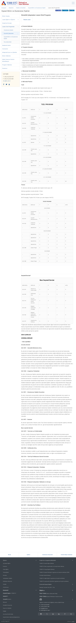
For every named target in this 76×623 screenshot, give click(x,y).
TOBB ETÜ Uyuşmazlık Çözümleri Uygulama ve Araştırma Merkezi (54, 581)
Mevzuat (5, 602)
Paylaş (59, 10)
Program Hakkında (7, 65)
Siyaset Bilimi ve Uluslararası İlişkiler (11, 37)
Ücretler (4, 584)
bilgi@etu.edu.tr (44, 608)
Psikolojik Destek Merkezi (45, 575)
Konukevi (5, 575)
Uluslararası (6, 587)
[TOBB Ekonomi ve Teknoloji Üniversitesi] (15, 3)
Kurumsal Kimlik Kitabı (8, 614)
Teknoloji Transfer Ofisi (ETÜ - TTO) (47, 587)
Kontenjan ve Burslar (7, 581)
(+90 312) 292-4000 (45, 604)
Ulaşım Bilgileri (42, 596)
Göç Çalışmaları (8, 42)
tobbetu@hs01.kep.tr (45, 610)
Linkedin (65, 10)
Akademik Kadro (6, 45)
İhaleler (4, 611)
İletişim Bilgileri (42, 593)
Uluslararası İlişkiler (8, 30)
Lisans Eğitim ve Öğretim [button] (8, 19)
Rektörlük (5, 596)
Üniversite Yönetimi (7, 599)
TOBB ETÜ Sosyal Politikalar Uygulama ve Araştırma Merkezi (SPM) (54, 572)
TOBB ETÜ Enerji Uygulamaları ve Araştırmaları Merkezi (51, 566)
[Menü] (73, 3)
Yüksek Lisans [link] (27, 19)
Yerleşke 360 (6, 590)
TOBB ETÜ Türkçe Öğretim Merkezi (46, 569)
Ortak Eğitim (5, 569)
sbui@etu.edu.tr (7, 80)
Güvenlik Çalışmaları (9, 33)
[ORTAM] (71, 614)
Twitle (72, 10)
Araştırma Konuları (7, 23)
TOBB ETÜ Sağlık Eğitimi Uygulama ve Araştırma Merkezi (52, 578)
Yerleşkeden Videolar (7, 578)
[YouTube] (53, 614)
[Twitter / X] (47, 614)
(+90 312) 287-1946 (45, 606)
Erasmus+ (4, 68)
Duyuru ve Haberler (7, 608)
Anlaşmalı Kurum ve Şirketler (9, 52)
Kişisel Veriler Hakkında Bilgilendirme (11, 617)
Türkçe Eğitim (6, 572)
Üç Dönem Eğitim (6, 563)
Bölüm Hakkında (6, 56)
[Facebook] (65, 614)
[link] (9, 554)
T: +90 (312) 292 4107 (8, 76)
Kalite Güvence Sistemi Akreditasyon (8, 60)
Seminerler (5, 49)
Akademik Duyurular (7, 605)
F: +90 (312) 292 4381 (8, 78)
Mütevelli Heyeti (6, 593)
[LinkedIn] (59, 614)
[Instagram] (41, 614)
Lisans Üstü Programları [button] (8, 26)
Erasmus (5, 566)
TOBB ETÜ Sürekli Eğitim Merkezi (46, 563)
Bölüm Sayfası (6, 16)
